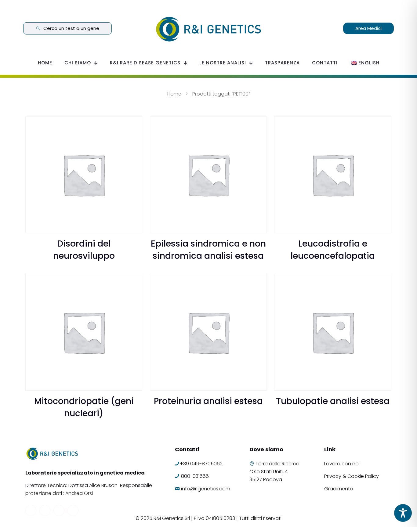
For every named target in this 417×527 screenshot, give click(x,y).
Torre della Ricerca (277, 463)
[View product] (133, 124)
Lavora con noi (342, 463)
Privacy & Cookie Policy (351, 476)
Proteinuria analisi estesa (208, 401)
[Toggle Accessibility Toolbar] (402, 513)
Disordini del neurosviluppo (84, 250)
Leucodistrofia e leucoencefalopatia (333, 250)
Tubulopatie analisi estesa (333, 401)
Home (174, 93)
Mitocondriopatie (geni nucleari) (84, 407)
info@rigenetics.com (205, 488)
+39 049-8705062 (201, 463)
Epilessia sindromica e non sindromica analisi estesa (208, 250)
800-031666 (195, 476)
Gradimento (338, 488)
